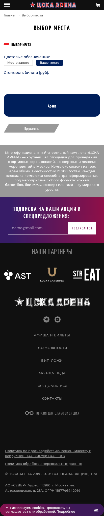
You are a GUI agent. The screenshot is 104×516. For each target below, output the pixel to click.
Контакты (52, 398)
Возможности (52, 348)
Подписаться (82, 228)
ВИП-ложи (52, 360)
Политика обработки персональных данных (43, 464)
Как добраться (52, 386)
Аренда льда (51, 373)
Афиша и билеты (52, 335)
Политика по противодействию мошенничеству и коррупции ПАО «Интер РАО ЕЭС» (48, 453)
